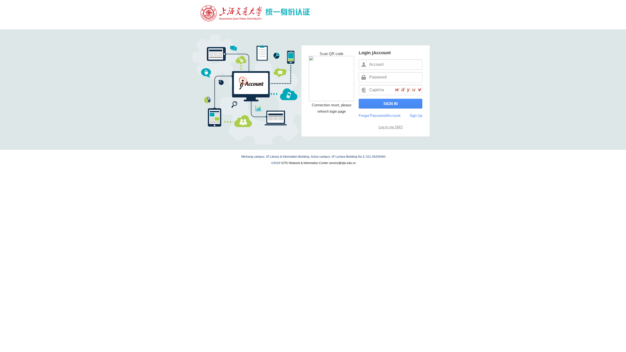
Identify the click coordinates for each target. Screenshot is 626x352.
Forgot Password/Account (379, 115)
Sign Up (416, 115)
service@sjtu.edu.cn (342, 163)
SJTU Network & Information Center (304, 163)
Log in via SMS (391, 127)
